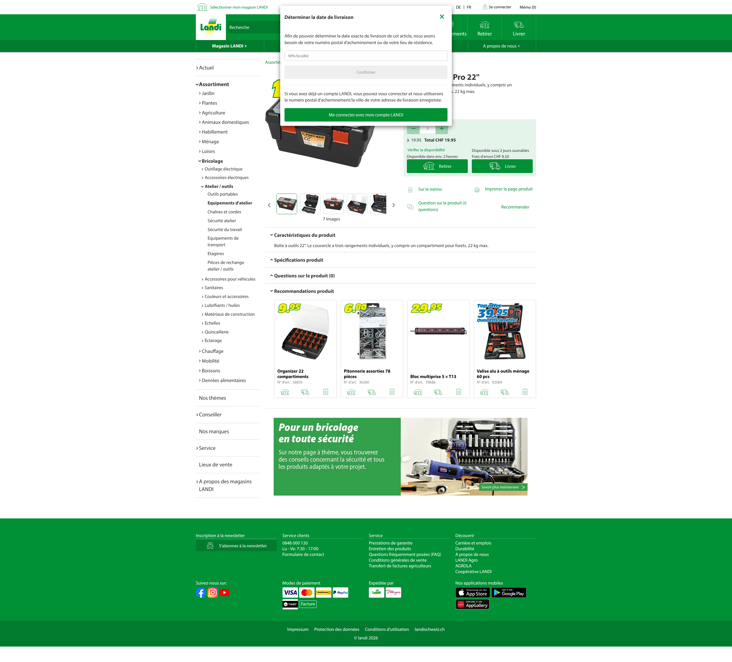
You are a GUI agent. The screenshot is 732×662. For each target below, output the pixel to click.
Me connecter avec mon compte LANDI (366, 115)
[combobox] (366, 56)
